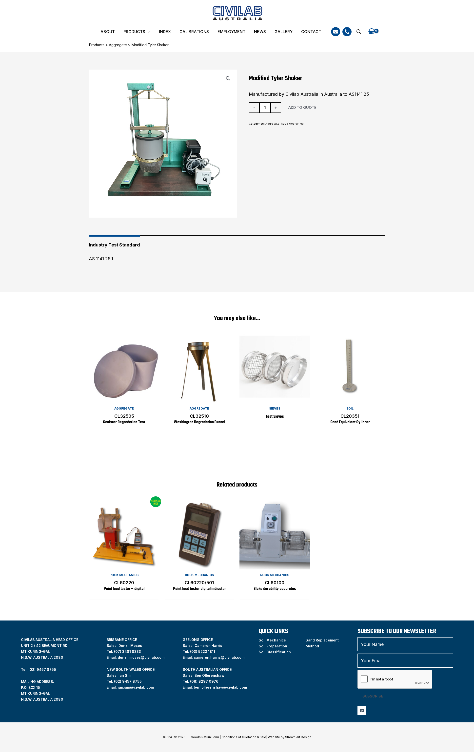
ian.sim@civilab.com (136, 687)
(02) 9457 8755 (128, 681)
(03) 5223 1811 (202, 651)
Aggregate (118, 44)
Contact (311, 31)
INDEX (165, 31)
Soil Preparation (273, 646)
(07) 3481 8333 (127, 651)
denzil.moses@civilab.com (141, 657)
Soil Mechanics (272, 640)
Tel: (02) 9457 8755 (38, 669)
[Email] (335, 31)
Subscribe (372, 696)
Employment (231, 31)
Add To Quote (302, 107)
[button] (358, 31)
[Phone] (347, 31)
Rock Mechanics (292, 123)
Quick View (124, 398)
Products (134, 31)
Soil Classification (275, 652)
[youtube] (361, 710)
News (260, 31)
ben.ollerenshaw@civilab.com (220, 687)
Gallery (284, 31)
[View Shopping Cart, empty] (371, 31)
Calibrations (194, 31)
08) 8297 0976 (204, 681)
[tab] (114, 243)
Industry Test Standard (114, 244)
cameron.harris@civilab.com (219, 657)
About (107, 31)
